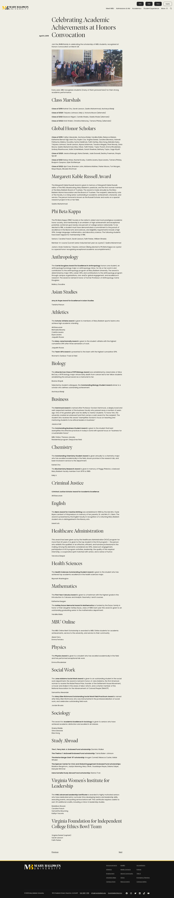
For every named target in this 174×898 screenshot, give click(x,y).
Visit (149, 4)
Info (140, 4)
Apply (168, 4)
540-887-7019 (84, 893)
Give (158, 4)
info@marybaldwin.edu (98, 893)
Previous (55, 852)
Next (120, 852)
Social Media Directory (115, 893)
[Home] (15, 8)
